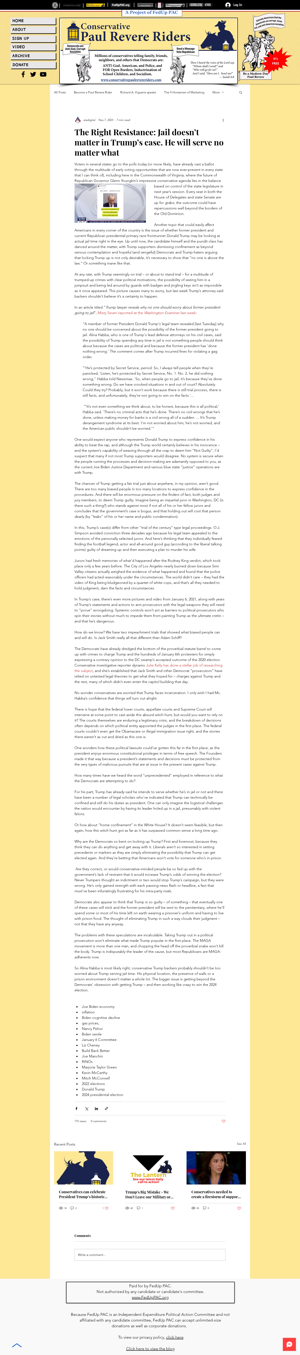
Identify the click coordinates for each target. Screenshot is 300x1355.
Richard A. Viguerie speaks (138, 92)
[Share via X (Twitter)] (86, 1108)
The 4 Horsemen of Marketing (184, 92)
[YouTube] (43, 74)
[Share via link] (106, 1108)
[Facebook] (23, 74)
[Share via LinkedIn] (96, 1108)
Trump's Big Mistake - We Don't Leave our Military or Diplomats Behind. (147, 1194)
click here (174, 1337)
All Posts (60, 92)
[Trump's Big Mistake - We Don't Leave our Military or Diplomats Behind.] (150, 1168)
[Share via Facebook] (76, 1108)
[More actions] (223, 119)
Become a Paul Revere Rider (93, 92)
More (216, 92)
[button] (241, 92)
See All (241, 1144)
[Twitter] (33, 74)
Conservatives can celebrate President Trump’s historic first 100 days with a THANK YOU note (82, 1194)
